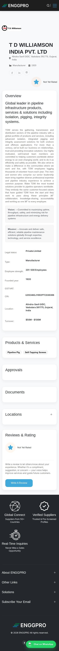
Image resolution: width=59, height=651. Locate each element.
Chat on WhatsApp (43, 644)
